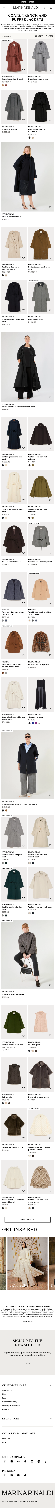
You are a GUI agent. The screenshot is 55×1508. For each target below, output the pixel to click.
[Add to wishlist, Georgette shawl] (50, 708)
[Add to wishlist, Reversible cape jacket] (50, 1088)
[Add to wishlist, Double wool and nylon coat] (23, 845)
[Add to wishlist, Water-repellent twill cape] (50, 898)
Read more (28, 1321)
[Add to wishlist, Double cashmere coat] (50, 70)
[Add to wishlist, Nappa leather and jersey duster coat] (23, 708)
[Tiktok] (45, 1461)
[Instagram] (11, 1461)
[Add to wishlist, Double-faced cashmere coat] (23, 310)
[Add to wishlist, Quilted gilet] (50, 1035)
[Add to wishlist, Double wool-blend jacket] (50, 985)
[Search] (43, 7)
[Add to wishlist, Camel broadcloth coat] (23, 70)
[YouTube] (18, 1461)
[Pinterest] (25, 1461)
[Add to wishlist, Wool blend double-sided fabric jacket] (23, 603)
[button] (28, 1219)
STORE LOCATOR (27, 2)
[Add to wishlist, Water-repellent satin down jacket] (50, 1191)
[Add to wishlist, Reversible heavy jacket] (23, 1138)
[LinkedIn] (31, 1461)
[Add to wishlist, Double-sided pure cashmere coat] (50, 120)
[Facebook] (4, 1461)
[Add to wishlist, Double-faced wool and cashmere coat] (50, 795)
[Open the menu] (3, 7)
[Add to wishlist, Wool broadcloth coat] (50, 207)
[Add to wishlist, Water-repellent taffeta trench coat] (50, 397)
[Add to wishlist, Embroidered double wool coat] (50, 258)
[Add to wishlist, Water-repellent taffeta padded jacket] (23, 1191)
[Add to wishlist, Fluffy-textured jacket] (50, 655)
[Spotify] (38, 1461)
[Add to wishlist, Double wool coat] (23, 120)
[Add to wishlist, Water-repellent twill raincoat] (50, 448)
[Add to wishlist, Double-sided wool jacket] (50, 553)
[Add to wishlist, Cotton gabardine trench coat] (23, 448)
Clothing (7, 36)
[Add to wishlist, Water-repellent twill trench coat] (50, 845)
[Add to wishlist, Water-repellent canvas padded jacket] (50, 1138)
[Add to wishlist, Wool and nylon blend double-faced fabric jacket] (23, 655)
